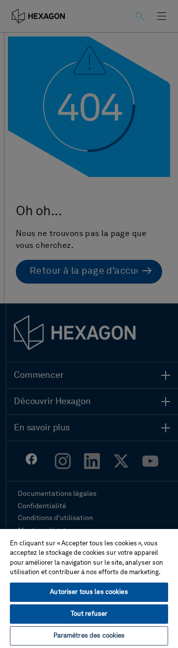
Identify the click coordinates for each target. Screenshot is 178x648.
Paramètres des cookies (89, 636)
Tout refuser (89, 614)
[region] (89, 588)
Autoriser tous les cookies (89, 592)
